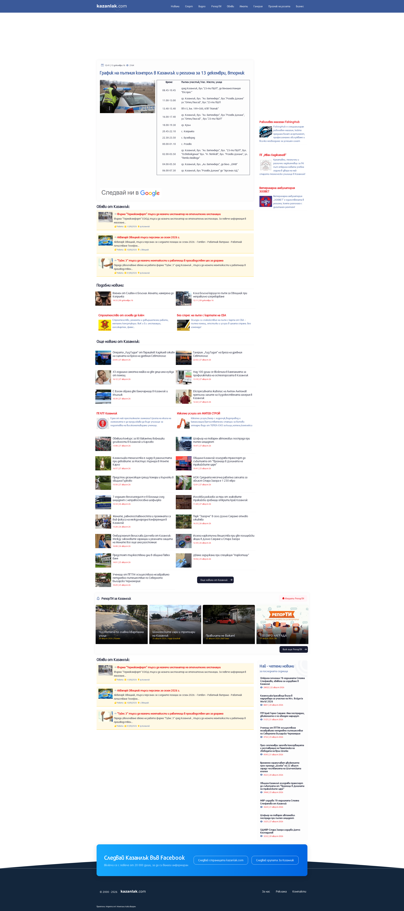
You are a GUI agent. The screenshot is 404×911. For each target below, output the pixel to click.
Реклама (281, 891)
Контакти (299, 891)
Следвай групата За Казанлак (275, 860)
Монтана (121, 906)
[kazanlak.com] (133, 892)
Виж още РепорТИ (293, 649)
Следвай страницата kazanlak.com (221, 860)
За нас (266, 891)
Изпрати (294, 598)
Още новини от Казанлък (214, 579)
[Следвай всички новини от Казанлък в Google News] (130, 190)
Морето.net (111, 906)
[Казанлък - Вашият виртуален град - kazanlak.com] (112, 6)
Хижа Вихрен (130, 906)
